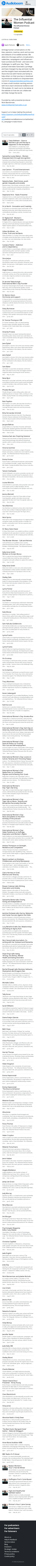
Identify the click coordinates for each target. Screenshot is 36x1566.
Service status (9, 1542)
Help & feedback (10, 1539)
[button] (29, 3)
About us (7, 1537)
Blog (6, 1544)
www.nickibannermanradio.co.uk (14, 105)
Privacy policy (9, 1554)
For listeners (10, 1531)
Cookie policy (9, 1556)
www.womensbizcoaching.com (21, 81)
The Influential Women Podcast (24, 20)
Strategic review (10, 1549)
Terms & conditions (11, 1551)
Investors (8, 1547)
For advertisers (11, 1528)
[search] (20, 134)
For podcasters (11, 1525)
